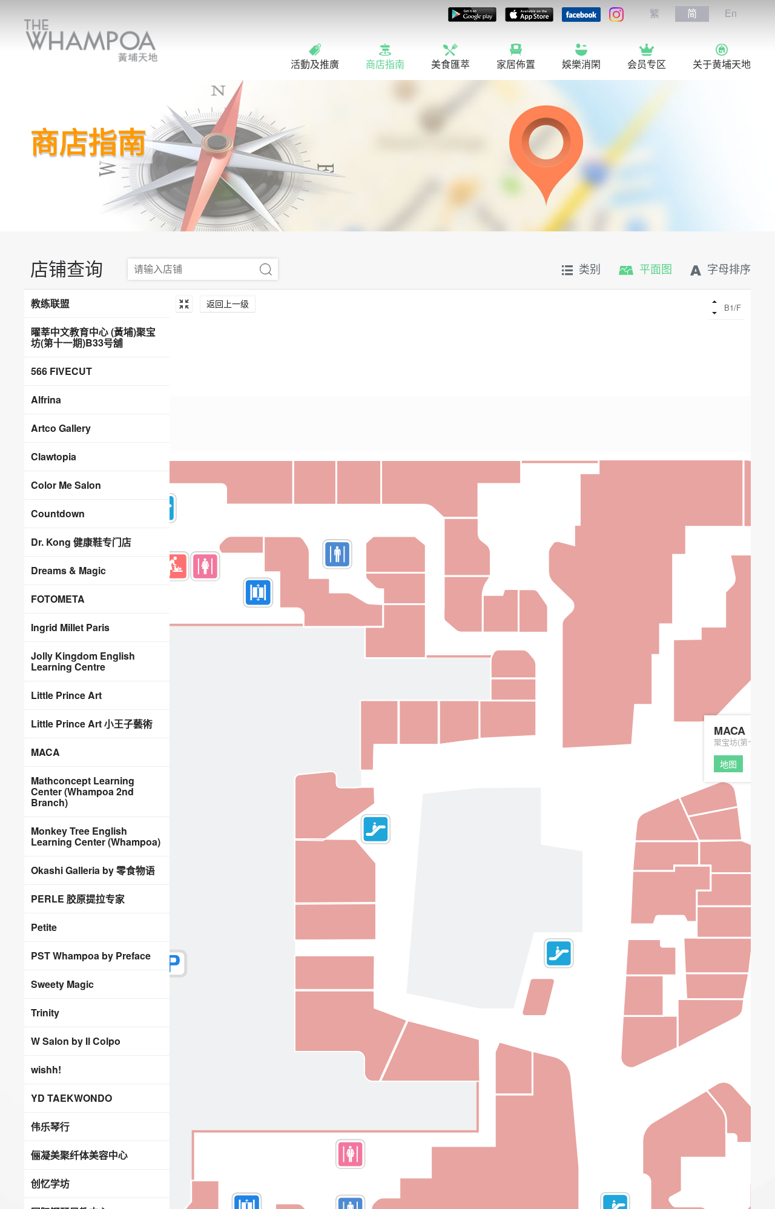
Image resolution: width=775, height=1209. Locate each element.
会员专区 (646, 64)
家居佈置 (515, 64)
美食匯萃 (450, 64)
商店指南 (385, 64)
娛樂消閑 (581, 64)
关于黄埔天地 (722, 64)
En (731, 13)
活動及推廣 (315, 64)
